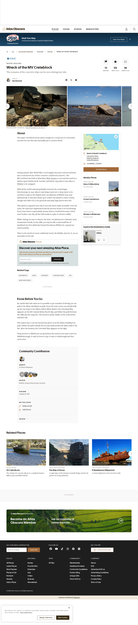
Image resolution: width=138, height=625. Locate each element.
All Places (10, 563)
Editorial (32, 558)
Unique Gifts (74, 576)
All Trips (51, 563)
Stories (30, 563)
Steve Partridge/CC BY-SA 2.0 (35, 127)
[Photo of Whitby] (89, 236)
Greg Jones (29, 383)
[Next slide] (131, 106)
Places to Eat (11, 572)
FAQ (92, 566)
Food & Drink (32, 566)
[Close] (69, 608)
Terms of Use (65, 263)
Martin (21, 383)
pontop (42, 383)
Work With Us (75, 579)
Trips (51, 558)
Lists (29, 572)
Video (30, 576)
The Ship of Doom (57, 470)
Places (9, 558)
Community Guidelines (78, 569)
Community (75, 558)
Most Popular (11, 569)
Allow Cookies (62, 617)
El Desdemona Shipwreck (103, 470)
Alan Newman (17, 81)
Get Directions (101, 169)
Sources (22, 419)
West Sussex (51, 178)
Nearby (9, 579)
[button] (106, 61)
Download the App (104, 550)
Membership (75, 563)
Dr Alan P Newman (26, 367)
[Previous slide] (7, 106)
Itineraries (31, 569)
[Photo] (114, 186)
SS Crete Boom (13, 470)
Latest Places (11, 566)
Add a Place (11, 582)
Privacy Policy (56, 263)
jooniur (36, 383)
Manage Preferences (46, 617)
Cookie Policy (96, 579)
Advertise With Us (98, 569)
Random (9, 576)
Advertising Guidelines (100, 572)
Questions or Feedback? (69, 597)
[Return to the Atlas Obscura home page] (14, 29)
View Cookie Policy (26, 612)
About (93, 563)
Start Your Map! (119, 39)
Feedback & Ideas (77, 566)
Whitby (20, 184)
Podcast (31, 579)
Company (95, 558)
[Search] (134, 29)
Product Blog (75, 572)
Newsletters (32, 582)
